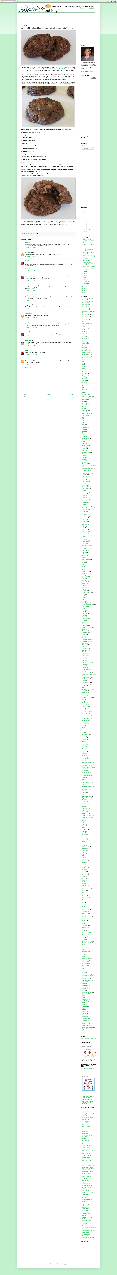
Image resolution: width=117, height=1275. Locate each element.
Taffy (83, 968)
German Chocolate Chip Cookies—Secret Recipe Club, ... (89, 257)
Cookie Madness (86, 1147)
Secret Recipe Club (62, 67)
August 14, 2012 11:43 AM (31, 317)
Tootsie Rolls (85, 988)
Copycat (84, 526)
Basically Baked (85, 1136)
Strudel (83, 956)
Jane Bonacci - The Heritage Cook (34, 285)
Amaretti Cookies (86, 323)
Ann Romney (85, 328)
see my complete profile (87, 71)
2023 (83, 210)
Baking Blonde (85, 1133)
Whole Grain (85, 1022)
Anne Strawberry (86, 1121)
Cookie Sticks (85, 519)
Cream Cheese (85, 541)
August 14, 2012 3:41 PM (30, 336)
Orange (84, 792)
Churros (84, 479)
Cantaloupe (85, 427)
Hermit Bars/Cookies (87, 669)
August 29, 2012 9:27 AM (30, 364)
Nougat (84, 777)
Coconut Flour (85, 495)
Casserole (84, 436)
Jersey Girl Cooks (86, 1173)
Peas (83, 822)
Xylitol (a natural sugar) (87, 1027)
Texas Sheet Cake (86, 974)
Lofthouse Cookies (86, 713)
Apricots (84, 340)
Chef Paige (84, 447)
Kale (83, 701)
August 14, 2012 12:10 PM (31, 327)
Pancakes (84, 801)
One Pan (84, 789)
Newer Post (24, 394)
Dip (83, 564)
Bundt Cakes (85, 405)
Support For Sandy (86, 965)
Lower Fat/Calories (86, 715)
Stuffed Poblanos (86, 958)
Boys (83, 385)
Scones (83, 915)
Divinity (83, 566)
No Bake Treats (85, 774)
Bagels (83, 349)
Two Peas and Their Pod (88, 1237)
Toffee (83, 983)
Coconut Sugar (85, 500)
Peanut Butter (85, 813)
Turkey (83, 997)
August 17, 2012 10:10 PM (31, 354)
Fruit (83, 611)
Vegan (83, 1004)
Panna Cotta (85, 805)
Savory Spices (85, 913)
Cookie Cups (85, 509)
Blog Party (84, 378)
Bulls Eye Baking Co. (86, 403)
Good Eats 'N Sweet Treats (88, 1163)
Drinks (83, 578)
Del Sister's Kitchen (86, 1155)
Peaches (84, 812)
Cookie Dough (85, 511)
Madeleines (84, 725)
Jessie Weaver (28, 340)
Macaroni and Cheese (87, 720)
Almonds (84, 321)
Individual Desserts (86, 692)
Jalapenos (84, 695)
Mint (83, 750)
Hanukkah (84, 660)
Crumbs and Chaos (25, 72)
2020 (83, 212)
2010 (83, 288)
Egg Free (84, 587)
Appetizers (84, 331)
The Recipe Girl (85, 1232)
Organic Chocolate (86, 798)
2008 (83, 292)
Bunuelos (84, 406)
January (85, 283)
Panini (83, 803)
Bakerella (84, 1128)
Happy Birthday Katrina (87, 662)
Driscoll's (84, 580)
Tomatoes (84, 987)
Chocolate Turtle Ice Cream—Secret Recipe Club (89, 263)
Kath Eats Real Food (86, 1176)
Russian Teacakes (86, 897)
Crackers (84, 536)
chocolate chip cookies (87, 468)
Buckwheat (84, 399)
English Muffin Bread (87, 592)
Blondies (84, 380)
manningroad (85, 1180)
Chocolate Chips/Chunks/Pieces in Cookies (39, 235)
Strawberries (85, 951)
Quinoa (84, 876)
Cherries (84, 448)
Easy (83, 585)
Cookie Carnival (86, 506)
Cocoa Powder (85, 492)
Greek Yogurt (85, 653)
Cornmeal (84, 534)
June (85, 273)
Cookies (55, 235)
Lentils (83, 708)
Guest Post (84, 655)
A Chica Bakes (85, 1111)
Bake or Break (85, 1124)
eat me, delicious (86, 1159)
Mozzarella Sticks (86, 755)
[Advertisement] (52, 18)
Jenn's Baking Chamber (87, 1171)
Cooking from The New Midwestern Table (87, 523)
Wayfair (84, 1015)
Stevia (83, 949)
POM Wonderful (86, 846)
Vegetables (84, 1006)
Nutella (83, 779)
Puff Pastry (84, 867)
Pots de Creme (85, 859)
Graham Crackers (86, 643)
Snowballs (84, 936)
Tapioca (84, 970)
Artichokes (84, 342)
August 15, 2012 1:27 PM (30, 345)
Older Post (72, 394)
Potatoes (84, 857)
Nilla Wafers (85, 770)
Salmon (84, 904)
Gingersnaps (85, 632)
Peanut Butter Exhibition (87, 817)
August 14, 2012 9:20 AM (30, 309)
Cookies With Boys (86, 1149)
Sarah (26, 332)
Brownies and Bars (86, 396)
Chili (83, 459)
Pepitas (83, 825)
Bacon (83, 347)
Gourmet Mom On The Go (88, 1165)
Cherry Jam (84, 450)
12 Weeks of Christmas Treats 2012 (87, 302)
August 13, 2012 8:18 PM (30, 280)
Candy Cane (85, 426)
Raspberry (84, 880)
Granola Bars (85, 648)
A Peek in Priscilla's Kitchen (88, 1117)
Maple (83, 730)
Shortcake (84, 923)
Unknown (27, 313)
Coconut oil (85, 499)
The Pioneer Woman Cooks (88, 1230)
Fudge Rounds (85, 618)
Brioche (84, 391)
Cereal (83, 440)
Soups (83, 937)
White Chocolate (86, 1020)
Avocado (84, 345)
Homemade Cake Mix (87, 673)
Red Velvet (84, 887)
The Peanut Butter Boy (87, 1229)
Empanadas (85, 590)
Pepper (83, 827)
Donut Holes (85, 568)
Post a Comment (27, 367)
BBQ (83, 363)
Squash (84, 947)
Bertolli (83, 366)
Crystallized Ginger (86, 548)
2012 (83, 228)
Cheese (83, 441)
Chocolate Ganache (86, 476)
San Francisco (85, 911)
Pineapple (84, 840)
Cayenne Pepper (86, 438)
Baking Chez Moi (86, 352)
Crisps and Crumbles (87, 545)
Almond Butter (85, 314)
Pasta (83, 806)
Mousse (84, 753)
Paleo (83, 799)
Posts (84, 145)
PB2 (83, 810)
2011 (83, 286)
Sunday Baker (85, 1225)
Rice (83, 892)
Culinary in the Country (87, 1153)
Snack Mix (84, 929)
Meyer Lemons (85, 744)
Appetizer (84, 329)
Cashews (84, 434)
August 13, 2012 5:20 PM (30, 256)
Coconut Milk (85, 497)
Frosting (84, 610)
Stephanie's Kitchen (86, 1220)
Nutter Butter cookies (87, 782)
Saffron (84, 901)
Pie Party (84, 834)
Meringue (84, 737)
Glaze (83, 636)
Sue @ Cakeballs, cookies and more (34, 295)
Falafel (83, 594)
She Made (84, 920)
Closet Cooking (85, 1142)
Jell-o (83, 699)
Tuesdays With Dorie (87, 994)
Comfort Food (85, 502)
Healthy (84, 667)
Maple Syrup (85, 732)
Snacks (83, 930)
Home (48, 394)
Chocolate (27, 235)
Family (83, 596)
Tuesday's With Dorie (87, 992)
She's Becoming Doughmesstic (86, 1208)
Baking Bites (85, 1131)
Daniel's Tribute (85, 555)
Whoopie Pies (85, 1023)
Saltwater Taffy (85, 909)
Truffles (84, 990)
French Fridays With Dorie (88, 604)
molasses (84, 751)
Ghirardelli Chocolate (87, 627)
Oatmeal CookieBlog (87, 1190)
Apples (83, 336)
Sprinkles (84, 946)
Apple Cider (84, 335)
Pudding (84, 866)
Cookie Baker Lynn (86, 1145)
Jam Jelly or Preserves (87, 697)
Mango (83, 729)
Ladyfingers (85, 704)
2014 (83, 224)
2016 (83, 220)
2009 (83, 290)
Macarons (84, 722)
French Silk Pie (85, 606)
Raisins (83, 878)
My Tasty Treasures (86, 1187)
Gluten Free (84, 638)
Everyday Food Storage (87, 1099)
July (84, 271)
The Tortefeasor (86, 1234)
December (86, 229)
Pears (83, 820)
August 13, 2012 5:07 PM (30, 247)
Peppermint (84, 829)
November (86, 231)
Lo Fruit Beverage (86, 711)
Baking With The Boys (87, 1135)
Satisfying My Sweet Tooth (88, 1201)
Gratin (83, 652)
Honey (83, 680)
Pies (83, 836)
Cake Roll (84, 422)
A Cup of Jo (84, 1115)
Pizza (83, 843)
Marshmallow (85, 734)
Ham (83, 659)
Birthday (84, 368)
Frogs (83, 608)
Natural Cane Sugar (86, 764)
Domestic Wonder (86, 1157)
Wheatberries (85, 1016)
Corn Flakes (85, 529)
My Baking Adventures (87, 1185)
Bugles (83, 401)
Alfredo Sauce (85, 309)
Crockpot (84, 547)
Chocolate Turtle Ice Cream (60, 68)
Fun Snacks (84, 620)
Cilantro (84, 483)
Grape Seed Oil (85, 650)
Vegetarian (84, 1008)
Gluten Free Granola (87, 639)
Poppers (84, 854)
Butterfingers (85, 410)
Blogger (65, 1264)
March (85, 279)
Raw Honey (84, 883)
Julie (26, 275)
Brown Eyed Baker (86, 1140)
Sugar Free (84, 961)
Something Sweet (86, 1213)
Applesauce (84, 338)
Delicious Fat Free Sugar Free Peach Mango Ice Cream (89, 268)
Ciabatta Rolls (85, 481)
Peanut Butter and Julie (87, 1192)
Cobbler (84, 490)
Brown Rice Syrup (86, 394)
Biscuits (84, 371)
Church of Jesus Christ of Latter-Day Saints (88, 1097)
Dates (83, 557)
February (86, 281)
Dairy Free (84, 554)
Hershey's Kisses (86, 671)
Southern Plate (85, 1215)
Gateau (83, 624)
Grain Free (84, 644)
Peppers (84, 831)
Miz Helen (27, 260)
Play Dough (84, 845)
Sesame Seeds (85, 918)
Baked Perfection (86, 1126)
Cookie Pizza (85, 516)
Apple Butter (85, 333)
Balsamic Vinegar (86, 356)
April (85, 277)
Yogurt (83, 1029)
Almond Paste (85, 319)
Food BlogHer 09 (86, 603)
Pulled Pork (84, 869)
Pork (83, 855)
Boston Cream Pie (86, 384)
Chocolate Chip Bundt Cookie (89, 465)
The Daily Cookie (86, 978)
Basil (83, 361)
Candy (83, 424)
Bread (83, 389)
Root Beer (84, 895)
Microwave (84, 746)
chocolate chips (86, 470)
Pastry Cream (85, 808)
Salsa (83, 906)
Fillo (83, 597)
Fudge (83, 617)
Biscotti (84, 370)
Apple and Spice (85, 1122)
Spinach (84, 944)
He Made (84, 665)
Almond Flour (85, 316)
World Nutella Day (86, 1025)
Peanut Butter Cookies (87, 815)
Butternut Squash (86, 413)
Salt (83, 908)
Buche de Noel (85, 398)
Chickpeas (84, 457)
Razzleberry (85, 885)
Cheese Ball (84, 443)
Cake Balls (84, 419)
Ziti (83, 1030)
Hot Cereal (84, 685)
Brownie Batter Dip (87, 260)
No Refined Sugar (86, 775)
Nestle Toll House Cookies (88, 765)
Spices (83, 939)
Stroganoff (84, 954)
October (86, 233)
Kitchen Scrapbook (86, 1178)
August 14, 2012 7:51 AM (30, 300)
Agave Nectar (85, 308)
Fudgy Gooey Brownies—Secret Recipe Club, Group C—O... (89, 249)
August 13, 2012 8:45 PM (30, 290)
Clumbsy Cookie (86, 1143)
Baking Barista (85, 1130)
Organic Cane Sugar (87, 796)
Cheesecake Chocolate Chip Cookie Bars (88, 240)
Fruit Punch (84, 615)
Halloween (84, 657)
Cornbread (84, 533)
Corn (83, 527)
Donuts (83, 569)
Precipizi (84, 862)
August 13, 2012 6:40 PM (30, 270)
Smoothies (84, 927)
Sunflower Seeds (86, 963)
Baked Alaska (85, 350)
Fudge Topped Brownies (89, 242)
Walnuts (84, 1013)
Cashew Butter (85, 433)
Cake (83, 417)
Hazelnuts (84, 664)
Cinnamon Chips (86, 486)
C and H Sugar (85, 415)
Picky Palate (85, 1196)
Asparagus (84, 343)
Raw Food (84, 881)
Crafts (83, 538)
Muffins (84, 757)
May (85, 275)
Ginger (83, 629)
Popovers (84, 852)
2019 (83, 214)
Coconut (51, 235)
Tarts (83, 972)
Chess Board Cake (86, 452)
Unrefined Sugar (86, 1001)
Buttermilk (84, 412)
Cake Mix (84, 420)
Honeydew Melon (86, 682)
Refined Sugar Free (86, 888)
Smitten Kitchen (85, 1212)
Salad (83, 902)
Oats (83, 784)
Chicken (84, 455)
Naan (83, 760)
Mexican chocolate (86, 743)
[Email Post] (37, 233)
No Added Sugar (86, 772)
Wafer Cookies (85, 1011)
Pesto (83, 833)
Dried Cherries (85, 576)
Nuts (59, 235)
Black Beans (85, 373)
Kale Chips (84, 702)
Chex (83, 454)
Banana (84, 357)
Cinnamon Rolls (86, 488)
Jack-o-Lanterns (85, 694)
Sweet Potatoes (85, 967)
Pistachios (84, 841)
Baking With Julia (86, 354)
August (85, 237)
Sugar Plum (85, 1223)
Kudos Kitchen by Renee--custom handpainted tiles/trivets (88, 1102)
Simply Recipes (85, 1210)
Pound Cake (85, 860)
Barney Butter (85, 359)
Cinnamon (84, 485)
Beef (83, 364)
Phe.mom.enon (85, 1194)
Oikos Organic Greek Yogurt (88, 786)
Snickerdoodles (85, 934)
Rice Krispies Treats (86, 894)
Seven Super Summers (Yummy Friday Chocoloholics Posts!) (87, 1204)
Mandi (83, 727)
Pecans (83, 824)
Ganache (84, 622)
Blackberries (85, 375)
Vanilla (83, 1002)
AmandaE (27, 242)
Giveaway (84, 634)
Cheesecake (85, 445)
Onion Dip (84, 791)
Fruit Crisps (84, 613)
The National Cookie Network (89, 1227)
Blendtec (84, 377)
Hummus (84, 687)
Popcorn (84, 850)
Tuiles (83, 995)
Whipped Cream (86, 1018)
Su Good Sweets (86, 1222)
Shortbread (84, 922)
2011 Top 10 (85, 304)
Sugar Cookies (85, 960)
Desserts (84, 561)
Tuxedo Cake (85, 999)
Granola (84, 646)
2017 (83, 218)
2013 (83, 226)
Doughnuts (84, 573)
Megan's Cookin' (86, 1182)
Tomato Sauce (85, 985)
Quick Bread (85, 874)
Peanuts (84, 819)
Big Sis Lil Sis (85, 1138)
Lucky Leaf (84, 716)
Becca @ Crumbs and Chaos (32, 322)
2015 (83, 222)
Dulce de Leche (85, 583)
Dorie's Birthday (86, 571)
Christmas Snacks (86, 478)
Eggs (83, 589)
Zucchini (84, 1032)
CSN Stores (84, 550)
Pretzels (84, 864)
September (86, 235)
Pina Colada (85, 838)
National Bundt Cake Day (88, 762)
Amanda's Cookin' (86, 1119)
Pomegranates (85, 848)
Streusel (84, 953)
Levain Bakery (85, 709)
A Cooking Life (85, 306)
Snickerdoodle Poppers (87, 932)
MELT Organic (85, 736)
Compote (84, 504)
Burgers (84, 408)
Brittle (83, 392)
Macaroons (85, 723)
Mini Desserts (85, 748)
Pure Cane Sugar (86, 873)
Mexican (84, 741)
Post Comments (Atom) (32, 396)
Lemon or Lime (85, 706)
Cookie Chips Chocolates (88, 507)
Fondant (84, 601)
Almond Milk (85, 318)
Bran (83, 387)
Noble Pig (84, 1189)
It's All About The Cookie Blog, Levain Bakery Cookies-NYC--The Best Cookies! (89, 1168)
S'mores (84, 899)
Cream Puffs (85, 543)
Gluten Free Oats (86, 641)
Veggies (84, 1009)
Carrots (84, 431)
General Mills (85, 625)
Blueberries (84, 382)
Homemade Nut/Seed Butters (89, 674)
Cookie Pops (85, 517)
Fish (83, 599)
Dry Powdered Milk (86, 582)
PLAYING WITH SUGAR (87, 1199)
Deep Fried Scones (86, 559)
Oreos (83, 794)
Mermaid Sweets (86, 1183)
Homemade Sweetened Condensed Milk (87, 678)
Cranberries (85, 540)
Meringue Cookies (86, 739)
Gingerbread (85, 630)
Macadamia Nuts (86, 718)
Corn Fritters (85, 531)
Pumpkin (84, 871)
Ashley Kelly (28, 252)
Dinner (83, 562)
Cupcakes (84, 552)
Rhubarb (84, 890)
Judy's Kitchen (85, 1175)
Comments (85, 148)
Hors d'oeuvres (85, 684)
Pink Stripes (85, 1197)
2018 (83, 216)
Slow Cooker (85, 925)
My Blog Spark (85, 758)
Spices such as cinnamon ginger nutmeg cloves (88, 942)
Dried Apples (85, 575)
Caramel (84, 429)
